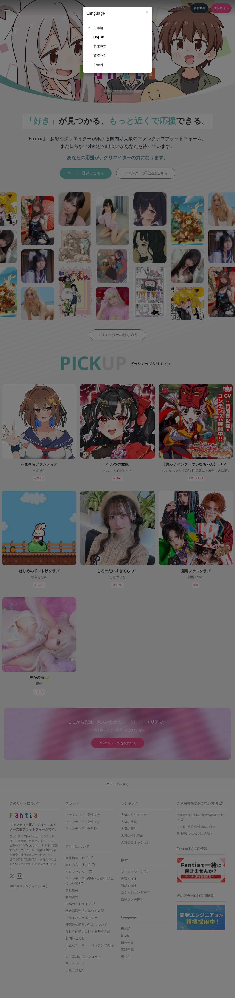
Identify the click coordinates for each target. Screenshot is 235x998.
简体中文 (99, 46)
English (98, 37)
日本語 (98, 28)
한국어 (98, 65)
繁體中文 (99, 55)
